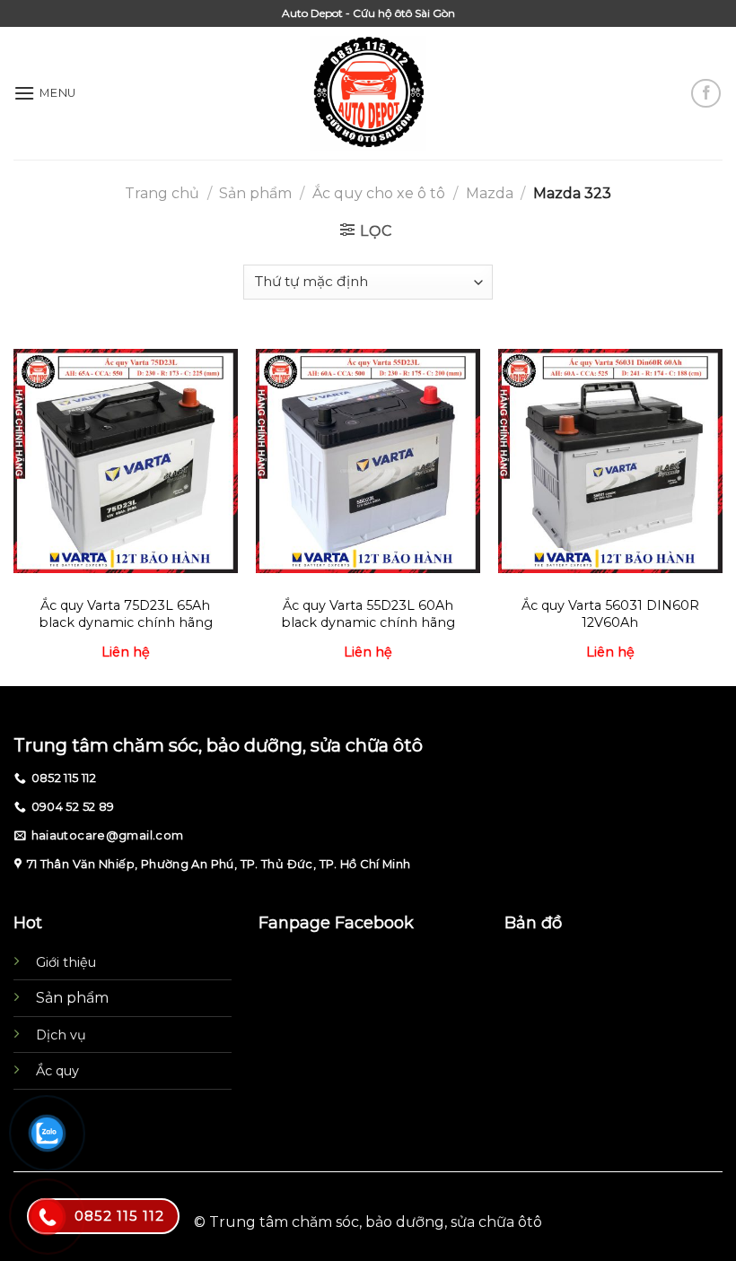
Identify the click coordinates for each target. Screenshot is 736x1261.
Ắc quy (57, 1071)
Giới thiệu (66, 962)
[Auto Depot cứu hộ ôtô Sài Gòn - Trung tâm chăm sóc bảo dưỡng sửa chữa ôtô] (368, 93)
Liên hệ (125, 652)
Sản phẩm (255, 193)
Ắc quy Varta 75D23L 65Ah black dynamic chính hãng (126, 613)
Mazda (489, 193)
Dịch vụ (61, 1035)
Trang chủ (162, 193)
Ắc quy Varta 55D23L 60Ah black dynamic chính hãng (368, 613)
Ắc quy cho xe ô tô (378, 193)
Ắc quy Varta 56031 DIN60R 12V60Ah (610, 613)
